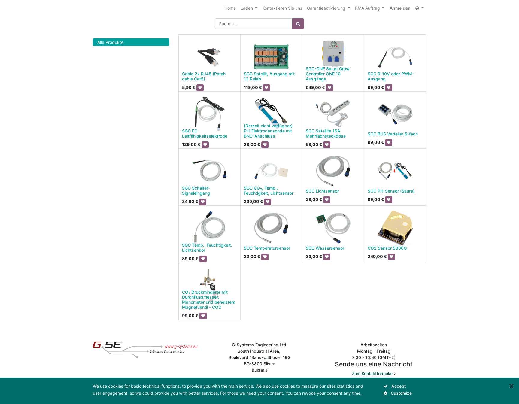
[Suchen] (298, 23)
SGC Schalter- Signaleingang (196, 190)
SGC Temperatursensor (267, 248)
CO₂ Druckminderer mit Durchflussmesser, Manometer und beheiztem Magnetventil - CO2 (208, 300)
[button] (200, 87)
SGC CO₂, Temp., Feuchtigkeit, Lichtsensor (268, 190)
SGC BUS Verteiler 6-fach (393, 133)
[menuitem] (230, 8)
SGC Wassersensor (325, 248)
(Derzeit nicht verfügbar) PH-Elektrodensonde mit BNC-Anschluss (268, 130)
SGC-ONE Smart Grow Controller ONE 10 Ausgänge (328, 73)
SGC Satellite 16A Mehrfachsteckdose (326, 133)
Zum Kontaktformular (372, 373)
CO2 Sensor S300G (387, 248)
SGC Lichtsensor (322, 190)
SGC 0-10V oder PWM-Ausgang (391, 76)
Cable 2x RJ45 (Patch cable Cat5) (204, 76)
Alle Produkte (110, 42)
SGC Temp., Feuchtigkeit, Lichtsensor (207, 247)
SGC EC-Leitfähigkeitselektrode (204, 133)
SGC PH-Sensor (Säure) (391, 190)
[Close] (511, 386)
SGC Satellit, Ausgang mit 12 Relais (269, 76)
